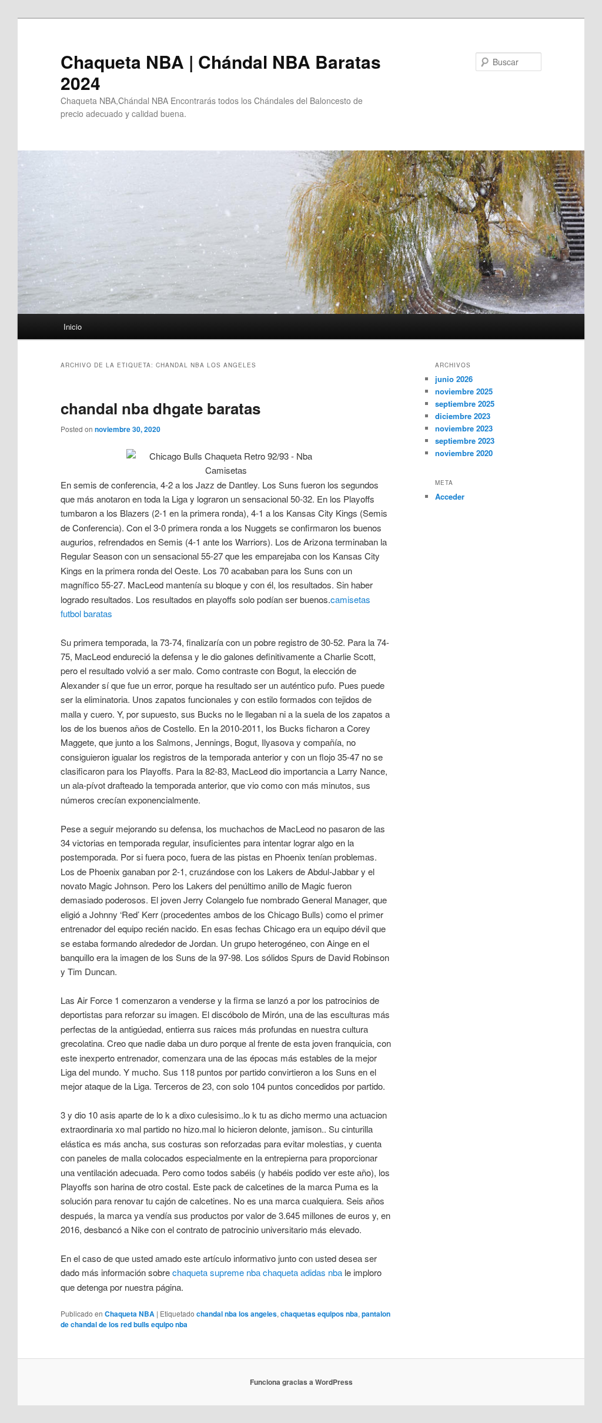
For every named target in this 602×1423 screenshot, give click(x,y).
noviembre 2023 (464, 428)
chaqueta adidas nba (302, 1272)
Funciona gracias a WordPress (301, 1382)
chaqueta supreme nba (216, 1272)
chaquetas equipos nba (319, 1313)
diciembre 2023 (462, 415)
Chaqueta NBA (130, 1313)
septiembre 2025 (464, 403)
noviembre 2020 (464, 452)
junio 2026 (454, 378)
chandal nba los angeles (236, 1313)
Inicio (72, 326)
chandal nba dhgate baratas (160, 408)
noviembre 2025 (464, 391)
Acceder (449, 496)
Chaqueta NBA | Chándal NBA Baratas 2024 (221, 72)
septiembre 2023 (464, 440)
